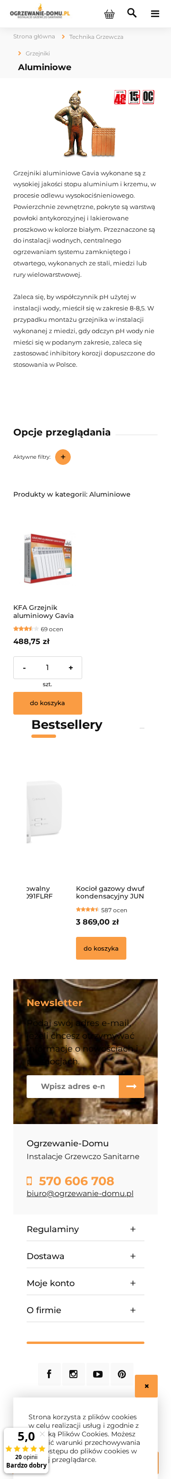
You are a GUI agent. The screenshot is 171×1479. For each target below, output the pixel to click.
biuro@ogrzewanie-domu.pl (80, 1193)
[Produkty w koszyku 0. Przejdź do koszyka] (109, 13)
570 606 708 (75, 1181)
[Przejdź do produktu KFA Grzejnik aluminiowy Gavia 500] (47, 558)
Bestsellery (67, 724)
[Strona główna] (40, 13)
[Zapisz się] (131, 1086)
